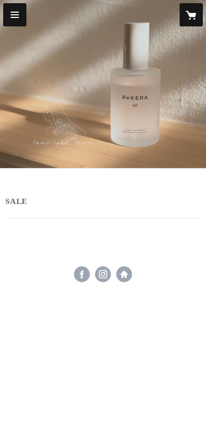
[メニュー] (14, 14)
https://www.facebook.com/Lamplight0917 (82, 274)
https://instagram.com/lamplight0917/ (103, 274)
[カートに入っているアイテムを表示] (191, 14)
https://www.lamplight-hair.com (124, 274)
